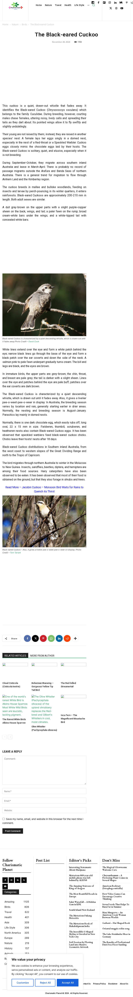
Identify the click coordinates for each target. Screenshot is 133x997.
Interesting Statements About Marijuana (80, 868)
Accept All (68, 982)
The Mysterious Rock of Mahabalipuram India (80, 924)
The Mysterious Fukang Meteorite (80, 916)
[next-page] (10, 737)
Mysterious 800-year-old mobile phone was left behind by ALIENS (81, 878)
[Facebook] (99, 3)
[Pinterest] (127, 3)
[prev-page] (4, 737)
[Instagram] (110, 3)
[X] (111, 9)
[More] (75, 638)
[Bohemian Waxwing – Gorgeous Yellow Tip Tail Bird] (44, 671)
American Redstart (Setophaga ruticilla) (112, 887)
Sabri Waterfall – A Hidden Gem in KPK (82, 903)
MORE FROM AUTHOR (42, 655)
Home (5, 24)
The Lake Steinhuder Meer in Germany (116, 935)
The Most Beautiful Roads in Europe (83, 895)
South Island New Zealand (82, 909)
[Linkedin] (115, 3)
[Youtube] (122, 9)
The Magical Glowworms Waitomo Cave (114, 868)
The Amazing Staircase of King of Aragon (81, 887)
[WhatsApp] (51, 638)
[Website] (116, 9)
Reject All (45, 982)
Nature (15, 24)
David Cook (34, 341)
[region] (45, 972)
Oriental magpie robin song (116, 928)
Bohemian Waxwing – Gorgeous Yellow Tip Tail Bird (43, 686)
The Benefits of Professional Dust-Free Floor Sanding (116, 943)
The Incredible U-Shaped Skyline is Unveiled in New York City (82, 934)
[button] (93, 5)
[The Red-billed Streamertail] (73, 671)
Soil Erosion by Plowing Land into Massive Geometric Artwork (81, 945)
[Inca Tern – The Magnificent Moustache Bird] (73, 703)
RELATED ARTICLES (15, 655)
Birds (24, 24)
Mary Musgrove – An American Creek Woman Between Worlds (114, 915)
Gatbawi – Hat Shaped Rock (116, 923)
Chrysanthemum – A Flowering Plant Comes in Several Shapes (115, 878)
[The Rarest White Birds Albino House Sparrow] (15, 705)
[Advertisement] (44, 76)
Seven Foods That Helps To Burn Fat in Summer (115, 905)
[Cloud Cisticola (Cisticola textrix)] (15, 671)
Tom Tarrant (15, 552)
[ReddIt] (67, 638)
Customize (23, 982)
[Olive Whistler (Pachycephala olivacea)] (44, 709)
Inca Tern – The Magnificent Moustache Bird (73, 718)
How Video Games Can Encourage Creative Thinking (113, 896)
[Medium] (121, 3)
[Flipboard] (104, 3)
